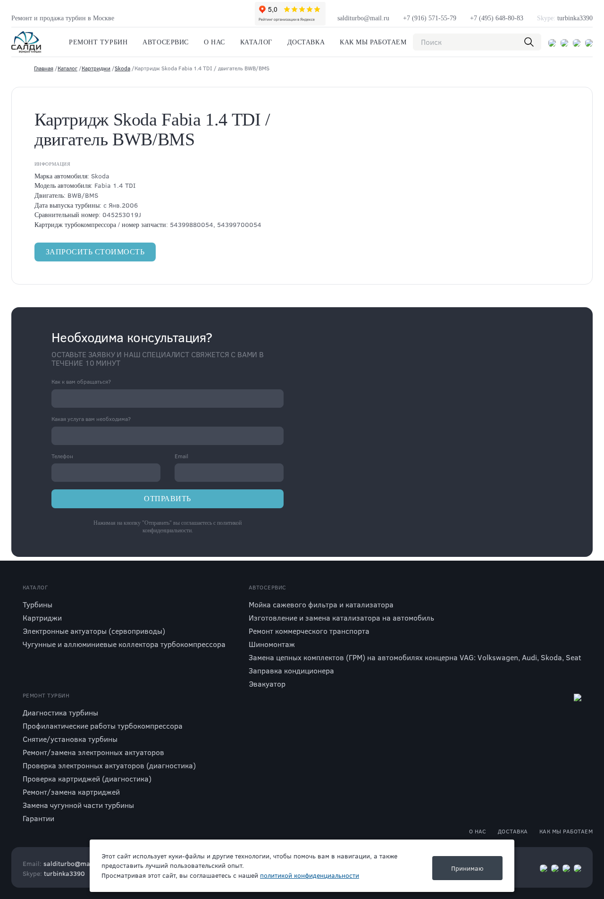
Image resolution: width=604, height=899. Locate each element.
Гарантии (38, 818)
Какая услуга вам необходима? (91, 418)
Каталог (256, 42)
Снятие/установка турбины (70, 739)
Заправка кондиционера (291, 670)
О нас (214, 42)
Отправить (167, 499)
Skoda (122, 68)
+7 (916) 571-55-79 (429, 18)
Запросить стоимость (95, 252)
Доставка (306, 42)
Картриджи (96, 68)
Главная (43, 68)
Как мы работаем (373, 42)
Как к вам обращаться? (81, 381)
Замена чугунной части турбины (78, 805)
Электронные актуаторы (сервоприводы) (94, 631)
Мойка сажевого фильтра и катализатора (321, 604)
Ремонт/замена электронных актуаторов (93, 752)
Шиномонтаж (272, 644)
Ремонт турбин (98, 42)
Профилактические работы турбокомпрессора (103, 726)
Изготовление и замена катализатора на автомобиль (341, 617)
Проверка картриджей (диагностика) (87, 778)
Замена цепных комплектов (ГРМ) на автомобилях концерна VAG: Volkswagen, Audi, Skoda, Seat (415, 657)
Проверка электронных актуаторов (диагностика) (109, 765)
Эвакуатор (267, 684)
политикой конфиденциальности (309, 875)
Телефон (62, 456)
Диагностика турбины (60, 712)
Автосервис (166, 42)
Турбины (37, 604)
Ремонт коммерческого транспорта (309, 631)
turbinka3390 (565, 18)
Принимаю (467, 868)
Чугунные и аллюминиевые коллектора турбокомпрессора (124, 644)
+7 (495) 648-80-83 (496, 18)
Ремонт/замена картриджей (71, 792)
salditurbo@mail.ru (363, 18)
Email (181, 456)
